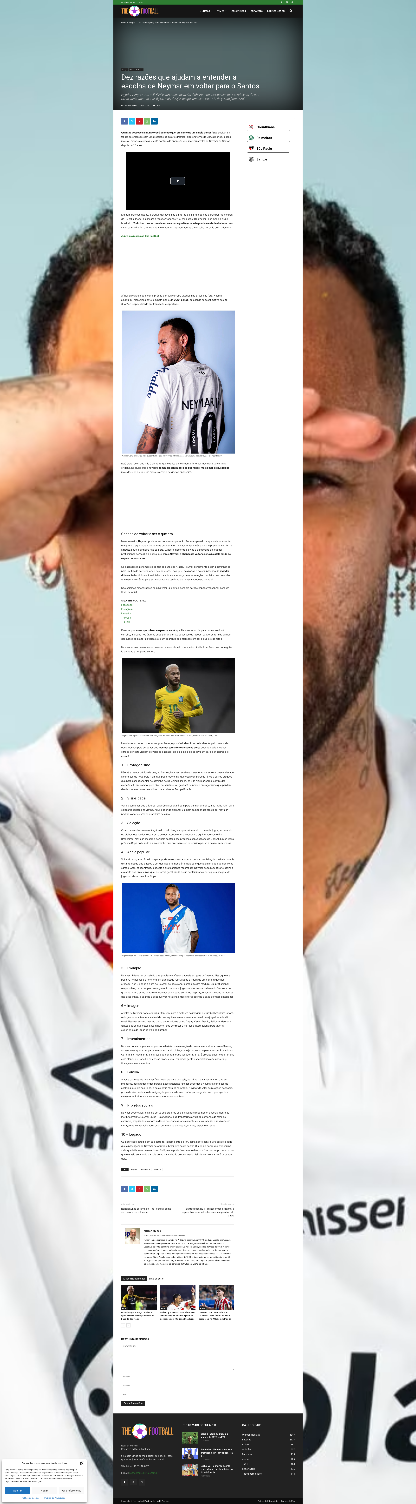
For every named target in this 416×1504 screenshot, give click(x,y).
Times (220, 11)
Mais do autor (156, 1278)
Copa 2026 (256, 11)
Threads (126, 617)
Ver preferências (71, 1490)
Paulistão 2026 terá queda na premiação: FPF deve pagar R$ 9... (217, 1452)
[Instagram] (287, 2)
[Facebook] (281, 2)
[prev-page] (123, 1325)
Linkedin (126, 613)
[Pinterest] (139, 121)
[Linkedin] (154, 121)
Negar (44, 1490)
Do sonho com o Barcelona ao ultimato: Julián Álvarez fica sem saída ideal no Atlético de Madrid (215, 1315)
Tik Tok (125, 621)
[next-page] (128, 1325)
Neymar (134, 1169)
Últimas (205, 11)
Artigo (132, 22)
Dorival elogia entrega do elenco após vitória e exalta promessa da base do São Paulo (137, 1315)
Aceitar (17, 1490)
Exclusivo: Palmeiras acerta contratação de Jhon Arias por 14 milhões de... (217, 1469)
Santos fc (157, 1169)
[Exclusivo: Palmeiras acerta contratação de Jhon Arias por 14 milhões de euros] (190, 1470)
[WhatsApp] (292, 2)
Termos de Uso (288, 1501)
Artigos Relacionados (134, 1278)
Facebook (126, 604)
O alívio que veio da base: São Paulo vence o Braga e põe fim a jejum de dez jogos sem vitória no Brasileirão (177, 1315)
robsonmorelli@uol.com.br (143, 1472)
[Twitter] (132, 121)
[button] (82, 1463)
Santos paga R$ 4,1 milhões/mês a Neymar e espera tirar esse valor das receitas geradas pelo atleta (208, 1212)
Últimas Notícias (136, 70)
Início (123, 22)
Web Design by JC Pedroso (157, 1501)
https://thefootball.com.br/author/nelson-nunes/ (164, 1235)
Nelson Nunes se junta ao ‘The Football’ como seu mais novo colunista (146, 1210)
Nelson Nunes (131, 105)
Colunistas (238, 11)
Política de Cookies (30, 1498)
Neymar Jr (145, 1169)
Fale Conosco (276, 11)
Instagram (127, 609)
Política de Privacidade (54, 1498)
